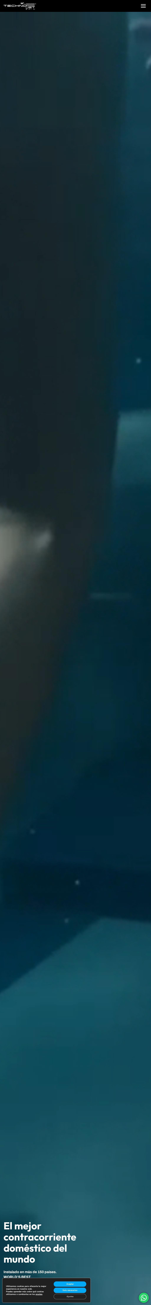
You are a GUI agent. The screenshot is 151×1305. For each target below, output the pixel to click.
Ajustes (70, 1296)
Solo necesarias (70, 1290)
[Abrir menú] (143, 6)
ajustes (39, 1294)
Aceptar (70, 1284)
